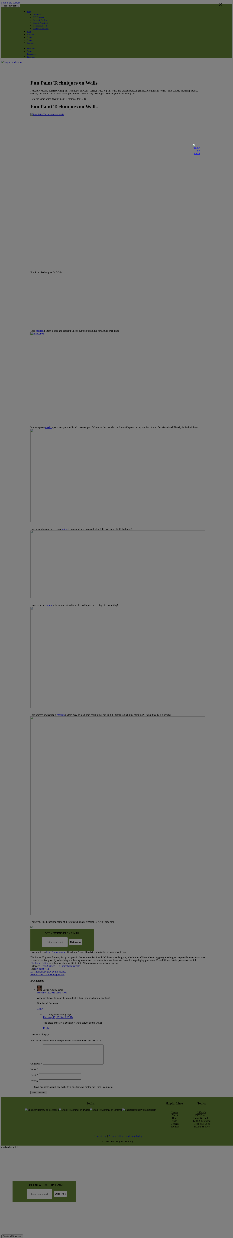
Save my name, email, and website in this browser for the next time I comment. (73, 1087)
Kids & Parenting (40, 23)
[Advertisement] (59, 71)
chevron (40, 330)
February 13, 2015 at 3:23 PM (58, 1017)
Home (175, 1112)
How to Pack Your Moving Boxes (47, 974)
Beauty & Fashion (41, 28)
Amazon (30, 34)
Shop (174, 1121)
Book (29, 31)
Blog (29, 11)
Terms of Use (100, 1136)
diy (36, 968)
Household (74, 966)
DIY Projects (38, 17)
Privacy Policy (115, 1136)
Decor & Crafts (47, 966)
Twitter (30, 51)
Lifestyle (37, 14)
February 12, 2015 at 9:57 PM (52, 992)
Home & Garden (40, 20)
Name (34, 1069)
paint (41, 968)
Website (34, 1081)
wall (47, 968)
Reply (40, 1008)
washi (48, 427)
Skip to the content (10, 2)
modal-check (7, 1147)
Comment (36, 1063)
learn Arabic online (55, 952)
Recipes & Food (40, 26)
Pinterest (31, 57)
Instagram (31, 54)
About (29, 37)
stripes (65, 529)
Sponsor (30, 43)
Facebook (31, 48)
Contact (30, 40)
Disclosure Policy (39, 963)
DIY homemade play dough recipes (48, 971)
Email (34, 1075)
